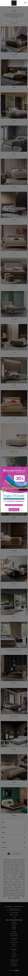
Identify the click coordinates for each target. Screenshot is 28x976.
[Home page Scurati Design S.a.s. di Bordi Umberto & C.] (14, 3)
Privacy (7, 919)
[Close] (26, 465)
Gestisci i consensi (18, 919)
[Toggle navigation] (26, 3)
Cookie (11, 919)
